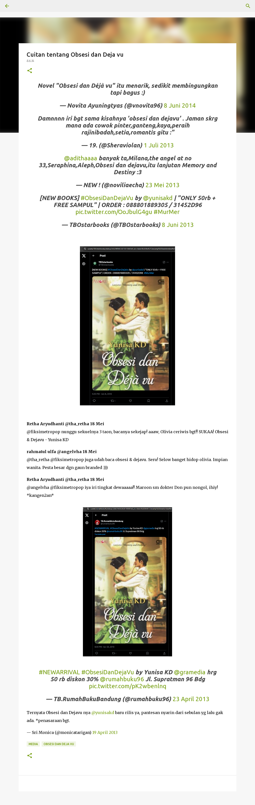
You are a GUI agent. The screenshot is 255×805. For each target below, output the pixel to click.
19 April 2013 (105, 732)
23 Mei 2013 (162, 185)
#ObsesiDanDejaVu (107, 198)
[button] (30, 71)
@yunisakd (158, 198)
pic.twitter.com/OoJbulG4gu (113, 212)
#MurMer (167, 212)
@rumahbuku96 (122, 679)
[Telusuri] (248, 6)
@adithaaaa (80, 158)
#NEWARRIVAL (59, 672)
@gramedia (189, 672)
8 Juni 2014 (180, 105)
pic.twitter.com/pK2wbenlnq (127, 686)
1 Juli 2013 (159, 145)
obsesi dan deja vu (59, 744)
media (33, 744)
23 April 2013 (191, 699)
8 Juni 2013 (178, 224)
